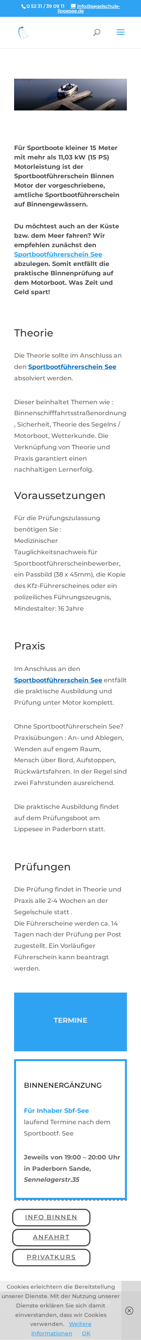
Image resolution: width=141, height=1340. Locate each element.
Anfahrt (51, 1237)
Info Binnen (51, 1217)
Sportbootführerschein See (58, 254)
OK (86, 1333)
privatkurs (51, 1257)
